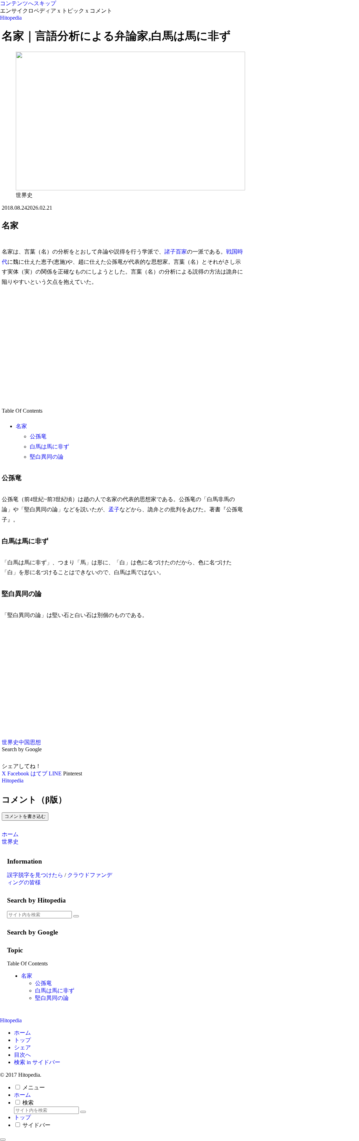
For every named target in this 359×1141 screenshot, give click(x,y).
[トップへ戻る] (3, 1140)
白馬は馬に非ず (49, 447)
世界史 (10, 742)
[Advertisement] (123, 346)
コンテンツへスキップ (28, 3)
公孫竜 (38, 436)
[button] (76, 916)
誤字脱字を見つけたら (35, 875)
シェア (22, 1047)
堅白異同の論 (46, 457)
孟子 (114, 509)
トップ (22, 1040)
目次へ (22, 1055)
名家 (21, 426)
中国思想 (30, 742)
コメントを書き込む (25, 816)
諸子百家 (175, 252)
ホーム (22, 1033)
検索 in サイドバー (37, 1062)
